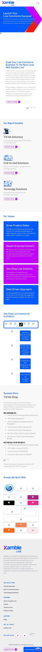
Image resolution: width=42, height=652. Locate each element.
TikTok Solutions (9, 586)
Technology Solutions (11, 592)
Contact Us (7, 628)
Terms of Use (8, 607)
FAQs (5, 619)
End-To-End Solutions (11, 589)
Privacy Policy (8, 610)
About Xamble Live (10, 601)
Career (6, 604)
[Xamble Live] (8, 3)
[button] (38, 3)
